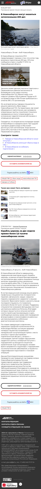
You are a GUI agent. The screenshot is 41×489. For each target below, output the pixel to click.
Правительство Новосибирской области (15, 266)
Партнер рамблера (18, 479)
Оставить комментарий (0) (21, 164)
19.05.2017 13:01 (6, 8)
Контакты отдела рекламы (13, 424)
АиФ (12, 49)
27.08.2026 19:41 (6, 226)
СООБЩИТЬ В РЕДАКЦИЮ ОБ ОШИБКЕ (16, 427)
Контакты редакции (10, 421)
